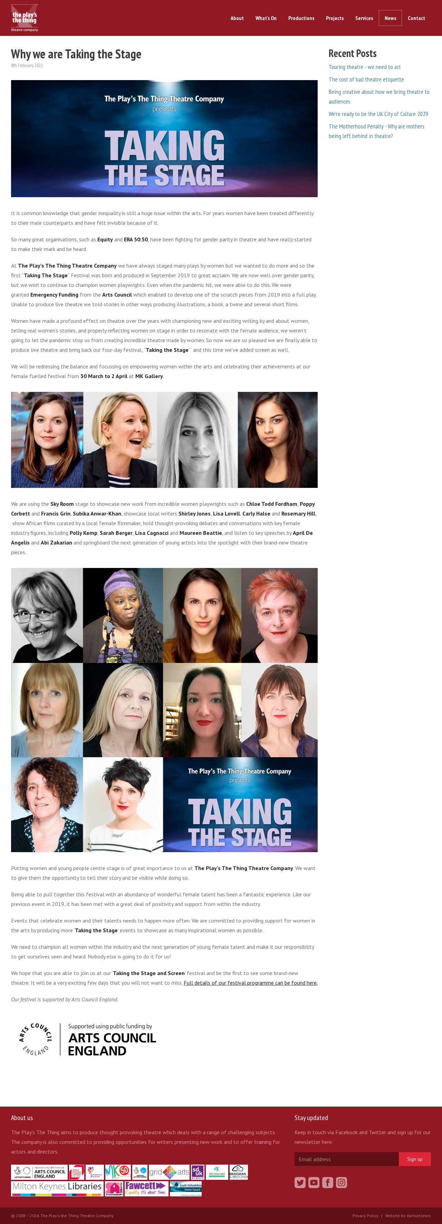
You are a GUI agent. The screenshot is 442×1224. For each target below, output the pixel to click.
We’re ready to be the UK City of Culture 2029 (378, 114)
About (237, 18)
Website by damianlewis (408, 1215)
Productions (301, 18)
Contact (416, 18)
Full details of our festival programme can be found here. (251, 982)
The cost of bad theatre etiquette (366, 79)
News (390, 18)
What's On (266, 18)
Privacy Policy (365, 1215)
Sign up (415, 1159)
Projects (335, 18)
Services (364, 18)
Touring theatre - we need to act (365, 67)
